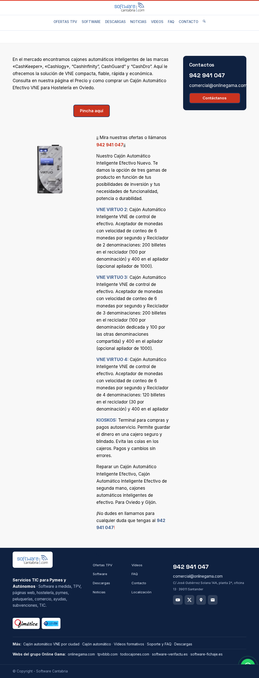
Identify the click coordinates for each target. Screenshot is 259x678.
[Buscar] (204, 21)
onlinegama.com (81, 654)
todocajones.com (134, 654)
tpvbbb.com (108, 654)
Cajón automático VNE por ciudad (51, 644)
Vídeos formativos (129, 644)
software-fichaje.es (206, 654)
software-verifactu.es (170, 654)
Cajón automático (96, 644)
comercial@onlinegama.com (218, 85)
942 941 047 (109, 144)
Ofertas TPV (102, 565)
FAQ (135, 574)
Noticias (99, 592)
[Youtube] (178, 600)
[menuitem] (65, 21)
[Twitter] (189, 600)
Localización (142, 592)
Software (100, 574)
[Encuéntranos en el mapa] (201, 600)
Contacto (139, 583)
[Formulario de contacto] (213, 600)
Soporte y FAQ (159, 644)
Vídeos (137, 565)
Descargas (101, 583)
